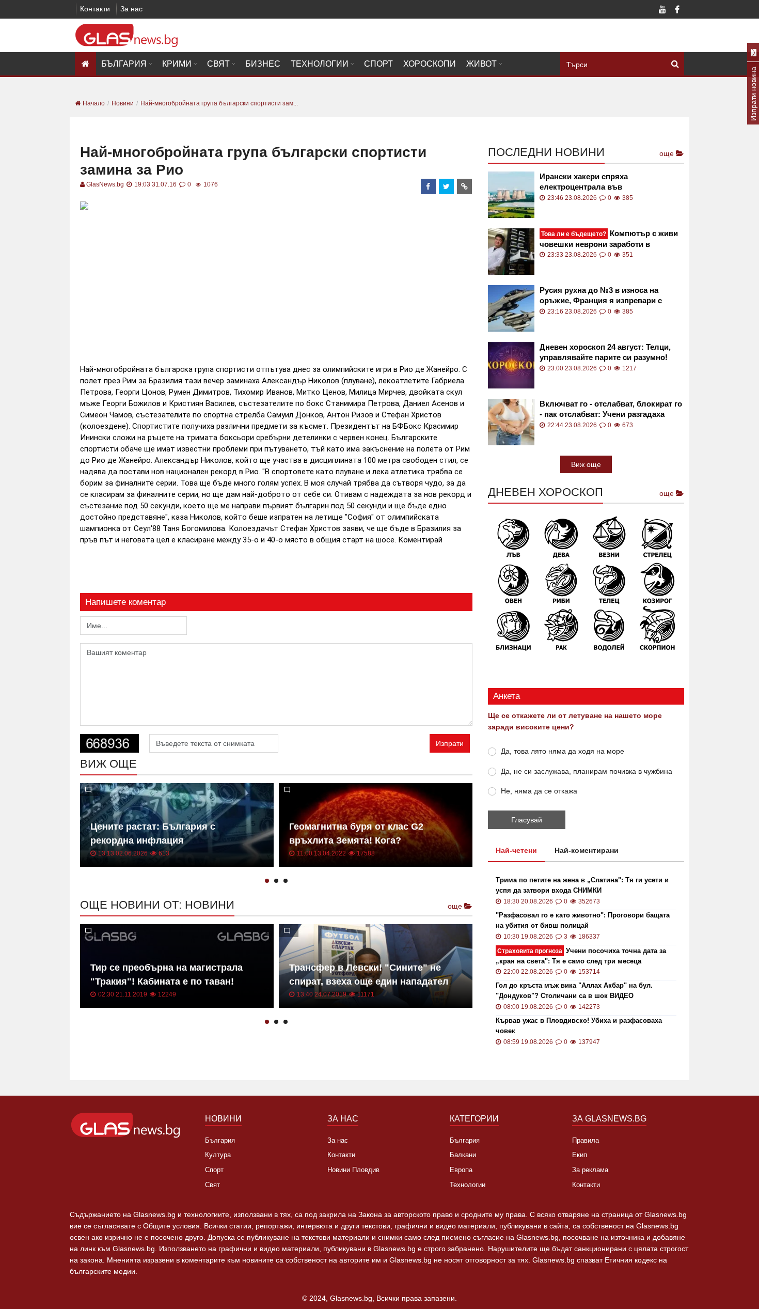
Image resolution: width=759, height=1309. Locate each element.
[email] (464, 186)
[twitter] (446, 186)
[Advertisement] (276, 285)
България (124, 63)
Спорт (378, 63)
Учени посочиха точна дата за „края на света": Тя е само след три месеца (581, 956)
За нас (131, 9)
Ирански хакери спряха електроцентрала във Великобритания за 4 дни (588, 182)
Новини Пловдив (353, 1170)
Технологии (320, 63)
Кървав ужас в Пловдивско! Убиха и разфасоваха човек (579, 1026)
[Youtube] (662, 10)
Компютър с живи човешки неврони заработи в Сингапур (609, 239)
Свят (218, 63)
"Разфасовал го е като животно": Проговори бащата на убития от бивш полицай (583, 920)
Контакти (95, 9)
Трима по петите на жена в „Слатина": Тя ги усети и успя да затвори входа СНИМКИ (582, 885)
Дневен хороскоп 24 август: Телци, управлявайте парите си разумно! (605, 352)
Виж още (586, 464)
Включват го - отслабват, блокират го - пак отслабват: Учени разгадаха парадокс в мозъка (611, 409)
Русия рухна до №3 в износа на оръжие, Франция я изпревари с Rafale (601, 296)
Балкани (463, 1155)
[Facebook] (677, 10)
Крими (177, 63)
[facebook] (428, 186)
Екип (579, 1155)
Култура (218, 1155)
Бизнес (262, 63)
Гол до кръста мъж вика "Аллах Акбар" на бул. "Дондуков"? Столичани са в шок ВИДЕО (574, 990)
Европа (461, 1170)
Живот (481, 63)
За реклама (590, 1170)
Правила (585, 1140)
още (456, 906)
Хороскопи (429, 63)
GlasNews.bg (105, 184)
